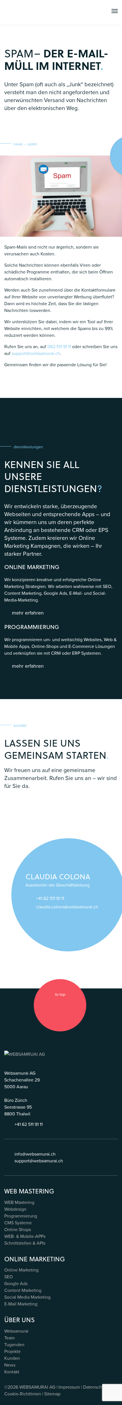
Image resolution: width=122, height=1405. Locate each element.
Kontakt (11, 1372)
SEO (8, 1276)
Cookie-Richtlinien (22, 1394)
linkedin (65, 1005)
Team (9, 1338)
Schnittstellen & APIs (24, 1243)
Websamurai (16, 1331)
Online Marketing (21, 1270)
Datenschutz (95, 1387)
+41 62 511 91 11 (50, 898)
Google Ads (16, 1283)
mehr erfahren (28, 612)
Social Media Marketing (27, 1297)
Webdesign (15, 1209)
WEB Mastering (19, 1202)
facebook (44, 1005)
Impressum (69, 1387)
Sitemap (52, 1394)
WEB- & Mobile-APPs (24, 1236)
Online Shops (17, 1229)
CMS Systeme (18, 1222)
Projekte (12, 1351)
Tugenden (14, 1344)
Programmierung (20, 1216)
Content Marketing (22, 1290)
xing (76, 1005)
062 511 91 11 (59, 346)
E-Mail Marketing (20, 1304)
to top (60, 994)
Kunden (12, 1358)
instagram (55, 1005)
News (9, 1365)
